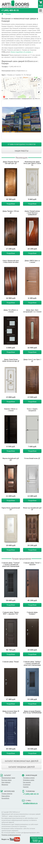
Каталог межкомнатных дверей (21, 761)
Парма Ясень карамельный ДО (11, 509)
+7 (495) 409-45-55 (10, 10)
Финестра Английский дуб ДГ (32, 509)
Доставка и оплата (29, 778)
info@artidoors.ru (30, 803)
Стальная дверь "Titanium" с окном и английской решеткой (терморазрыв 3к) (11, 565)
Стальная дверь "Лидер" (10, 662)
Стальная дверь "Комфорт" (32, 613)
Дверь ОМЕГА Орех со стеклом (32, 261)
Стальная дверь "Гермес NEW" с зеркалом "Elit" (11, 613)
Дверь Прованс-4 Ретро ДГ (11, 212)
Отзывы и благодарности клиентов (21, 144)
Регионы (8, 14)
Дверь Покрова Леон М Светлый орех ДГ (11, 162)
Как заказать (27, 782)
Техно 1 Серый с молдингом (32, 410)
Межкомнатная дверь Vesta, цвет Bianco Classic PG (32, 163)
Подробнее (11, 204)
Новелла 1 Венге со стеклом (10, 410)
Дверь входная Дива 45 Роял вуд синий (10, 712)
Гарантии (25, 787)
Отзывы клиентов (7, 794)
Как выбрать (5, 798)
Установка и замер (28, 780)
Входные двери (6, 780)
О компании (26, 784)
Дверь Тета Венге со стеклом (11, 311)
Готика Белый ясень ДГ (32, 458)
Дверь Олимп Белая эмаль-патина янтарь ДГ (10, 360)
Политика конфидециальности (11, 835)
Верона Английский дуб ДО (11, 459)
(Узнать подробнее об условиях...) (22, 52)
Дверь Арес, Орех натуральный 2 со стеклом (32, 311)
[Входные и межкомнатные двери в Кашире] (21, 119)
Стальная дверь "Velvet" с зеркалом (32, 563)
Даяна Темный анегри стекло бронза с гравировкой (32, 212)
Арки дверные (6, 782)
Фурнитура (5, 784)
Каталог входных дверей (22, 767)
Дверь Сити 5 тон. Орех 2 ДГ (32, 360)
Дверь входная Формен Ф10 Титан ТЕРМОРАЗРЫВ (32, 712)
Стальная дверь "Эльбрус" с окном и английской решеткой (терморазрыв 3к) (32, 664)
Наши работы (21, 151)
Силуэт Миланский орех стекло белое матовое (11, 261)
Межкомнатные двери (8, 778)
